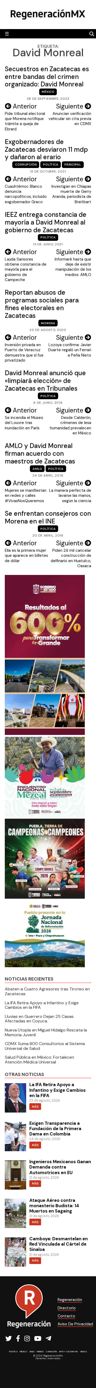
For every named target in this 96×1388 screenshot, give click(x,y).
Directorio (67, 1308)
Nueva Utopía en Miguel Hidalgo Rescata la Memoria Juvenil (46, 1032)
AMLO (37, 469)
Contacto (66, 1316)
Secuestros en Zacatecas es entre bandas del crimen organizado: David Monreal (47, 77)
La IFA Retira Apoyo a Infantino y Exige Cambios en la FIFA (42, 1005)
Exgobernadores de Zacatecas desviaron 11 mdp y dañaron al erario (46, 149)
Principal (72, 164)
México (48, 92)
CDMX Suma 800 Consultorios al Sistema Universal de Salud (45, 1046)
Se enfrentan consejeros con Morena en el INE (48, 517)
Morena (48, 323)
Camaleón (51, 1351)
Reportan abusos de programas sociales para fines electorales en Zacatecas (42, 303)
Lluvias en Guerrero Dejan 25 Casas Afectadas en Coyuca (39, 1019)
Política (50, 164)
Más (35, 1107)
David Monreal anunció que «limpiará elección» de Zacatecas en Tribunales (45, 381)
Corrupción (26, 164)
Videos (83, 1351)
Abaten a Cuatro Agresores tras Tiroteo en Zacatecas (47, 991)
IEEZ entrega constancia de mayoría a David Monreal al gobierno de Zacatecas (45, 222)
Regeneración (70, 1299)
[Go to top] (86, 1370)
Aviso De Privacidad (75, 1324)
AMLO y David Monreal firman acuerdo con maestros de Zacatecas (40, 453)
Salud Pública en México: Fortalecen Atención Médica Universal (39, 1059)
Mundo (40, 1351)
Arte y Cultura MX (68, 1351)
